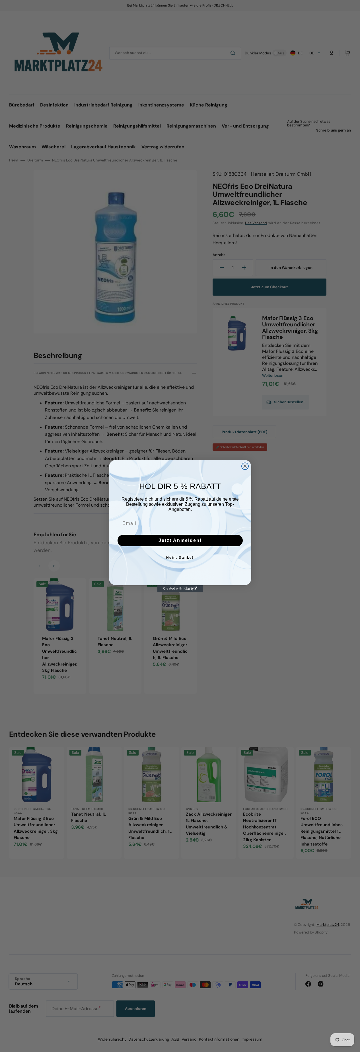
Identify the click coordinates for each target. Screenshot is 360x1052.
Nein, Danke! (180, 558)
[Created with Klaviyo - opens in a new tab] (180, 588)
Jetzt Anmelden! (180, 540)
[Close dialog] (245, 466)
